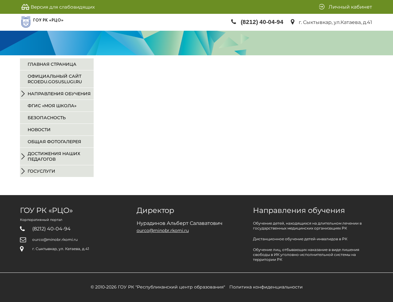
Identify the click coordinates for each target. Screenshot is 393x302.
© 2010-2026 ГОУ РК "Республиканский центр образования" (158, 287)
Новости (39, 129)
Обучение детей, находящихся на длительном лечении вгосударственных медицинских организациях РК (307, 225)
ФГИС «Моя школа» (52, 105)
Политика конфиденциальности (266, 287)
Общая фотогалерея (54, 141)
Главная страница (52, 64)
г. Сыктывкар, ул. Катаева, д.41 (60, 248)
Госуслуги (41, 171)
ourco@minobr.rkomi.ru (55, 239)
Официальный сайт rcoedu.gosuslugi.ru (55, 78)
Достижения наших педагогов (54, 156)
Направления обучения (59, 93)
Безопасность (47, 117)
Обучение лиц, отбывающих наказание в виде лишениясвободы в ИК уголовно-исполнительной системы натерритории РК (306, 254)
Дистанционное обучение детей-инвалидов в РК (300, 239)
